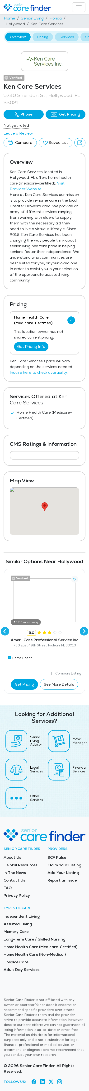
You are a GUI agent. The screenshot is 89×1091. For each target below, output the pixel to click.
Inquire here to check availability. (39, 372)
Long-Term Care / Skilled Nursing (34, 939)
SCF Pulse (56, 857)
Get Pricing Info (31, 346)
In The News (15, 872)
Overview (18, 37)
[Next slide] (84, 631)
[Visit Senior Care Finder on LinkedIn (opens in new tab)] (42, 1081)
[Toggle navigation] (78, 7)
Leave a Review (18, 133)
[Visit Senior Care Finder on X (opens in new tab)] (51, 1081)
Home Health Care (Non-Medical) (35, 954)
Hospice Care (16, 962)
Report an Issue (62, 880)
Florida (55, 18)
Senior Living (32, 18)
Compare (23, 142)
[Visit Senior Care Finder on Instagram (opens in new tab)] (59, 1081)
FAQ (8, 887)
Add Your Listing (63, 872)
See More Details (59, 684)
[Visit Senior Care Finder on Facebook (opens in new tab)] (34, 1081)
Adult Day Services (21, 969)
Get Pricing (69, 114)
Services (67, 37)
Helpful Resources (20, 865)
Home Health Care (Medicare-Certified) (40, 946)
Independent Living (22, 916)
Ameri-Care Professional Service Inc (44, 639)
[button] (24, 114)
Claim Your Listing (64, 865)
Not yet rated (16, 125)
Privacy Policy (17, 895)
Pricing (42, 37)
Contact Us (14, 880)
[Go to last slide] (5, 631)
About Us (12, 857)
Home (9, 18)
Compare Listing (68, 673)
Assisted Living (18, 923)
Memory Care (16, 931)
